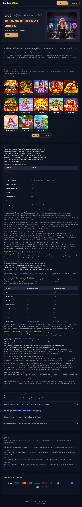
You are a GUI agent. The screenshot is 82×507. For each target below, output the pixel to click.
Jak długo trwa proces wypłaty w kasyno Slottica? (23, 417)
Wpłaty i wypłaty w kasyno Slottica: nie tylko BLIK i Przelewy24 (24, 155)
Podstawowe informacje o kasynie (15, 148)
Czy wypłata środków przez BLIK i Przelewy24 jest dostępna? (27, 404)
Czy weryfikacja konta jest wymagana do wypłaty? (23, 411)
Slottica (10, 3)
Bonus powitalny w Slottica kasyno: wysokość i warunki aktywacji (24, 159)
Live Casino (45, 135)
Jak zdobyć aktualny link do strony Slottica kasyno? (23, 398)
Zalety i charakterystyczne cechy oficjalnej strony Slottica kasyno (25, 150)
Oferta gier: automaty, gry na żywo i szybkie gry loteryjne (22, 153)
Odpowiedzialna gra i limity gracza (15, 161)
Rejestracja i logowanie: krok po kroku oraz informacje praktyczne (25, 157)
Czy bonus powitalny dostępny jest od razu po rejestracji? (25, 423)
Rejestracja (62, 3)
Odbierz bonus (11, 35)
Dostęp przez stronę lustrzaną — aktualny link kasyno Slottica (24, 151)
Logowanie (74, 3)
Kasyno (35, 135)
